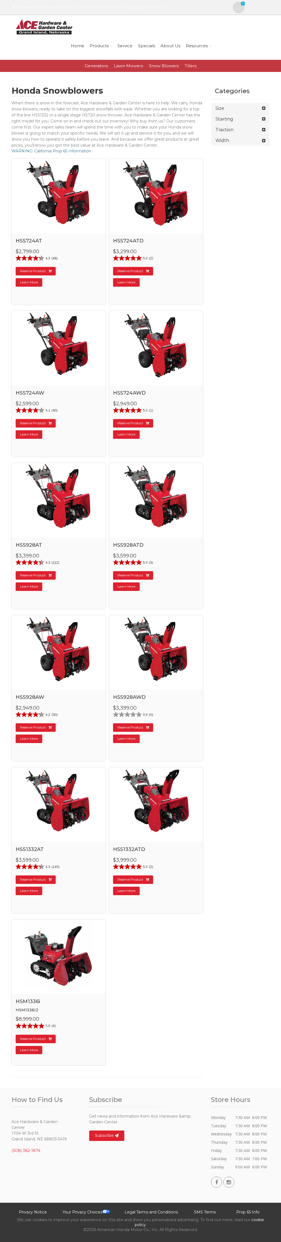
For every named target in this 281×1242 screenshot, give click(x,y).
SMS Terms (205, 1212)
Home (77, 45)
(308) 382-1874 (141, 7)
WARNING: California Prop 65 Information (51, 151)
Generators (96, 65)
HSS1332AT (30, 849)
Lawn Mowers (128, 65)
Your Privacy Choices (82, 1212)
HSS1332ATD (129, 849)
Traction (224, 129)
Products (99, 45)
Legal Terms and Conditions (151, 1212)
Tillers (190, 65)
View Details (59, 233)
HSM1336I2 (27, 1009)
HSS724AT (29, 241)
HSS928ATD (128, 545)
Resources (197, 45)
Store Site (159, 7)
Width (222, 140)
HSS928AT (29, 545)
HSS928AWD (129, 697)
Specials (146, 45)
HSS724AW (30, 393)
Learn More (29, 282)
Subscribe (105, 1135)
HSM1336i (28, 1001)
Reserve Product (33, 271)
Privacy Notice (33, 1212)
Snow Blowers (164, 65)
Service (125, 45)
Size (219, 108)
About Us (170, 45)
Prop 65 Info (248, 1212)
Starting (224, 119)
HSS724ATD (128, 241)
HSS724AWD (129, 393)
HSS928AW (30, 697)
